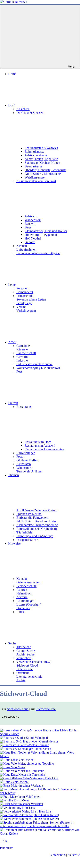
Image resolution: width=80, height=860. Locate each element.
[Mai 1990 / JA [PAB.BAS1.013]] (24, 745)
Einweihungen (25, 453)
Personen (22, 288)
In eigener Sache (27, 539)
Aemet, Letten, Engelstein (41, 159)
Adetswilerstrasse (36, 155)
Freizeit (13, 403)
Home (12, 74)
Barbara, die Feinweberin (32, 517)
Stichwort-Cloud (27, 665)
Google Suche (25, 650)
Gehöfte (30, 242)
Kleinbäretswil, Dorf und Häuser (46, 231)
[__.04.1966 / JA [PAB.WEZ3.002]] (29, 818)
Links (20, 612)
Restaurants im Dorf (38, 442)
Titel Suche (23, 647)
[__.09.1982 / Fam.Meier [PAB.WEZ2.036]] (21, 804)
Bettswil (30, 223)
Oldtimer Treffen (27, 460)
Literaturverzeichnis (29, 676)
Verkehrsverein (26, 310)
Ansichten (23, 109)
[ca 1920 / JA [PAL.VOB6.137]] (24, 737)
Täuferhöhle (24, 532)
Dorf (11, 105)
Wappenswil (33, 220)
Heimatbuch (24, 593)
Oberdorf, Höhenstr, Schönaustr (45, 170)
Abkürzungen (25, 600)
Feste (19, 456)
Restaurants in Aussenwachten (44, 449)
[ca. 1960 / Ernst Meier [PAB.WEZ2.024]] (12, 767)
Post (19, 371)
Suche (12, 643)
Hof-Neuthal (33, 238)
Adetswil (30, 216)
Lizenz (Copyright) (28, 604)
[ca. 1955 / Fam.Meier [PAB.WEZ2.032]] (40, 793)
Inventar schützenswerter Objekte (38, 253)
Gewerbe (22, 356)
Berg (28, 227)
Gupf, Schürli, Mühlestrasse (43, 173)
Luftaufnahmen (26, 249)
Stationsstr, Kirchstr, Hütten (42, 162)
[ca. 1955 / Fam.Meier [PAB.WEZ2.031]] (21, 785)
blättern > (74, 855)
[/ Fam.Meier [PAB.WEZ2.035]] (14, 800)
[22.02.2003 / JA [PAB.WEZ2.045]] (26, 811)
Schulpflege (24, 303)
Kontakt (21, 578)
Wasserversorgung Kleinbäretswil (38, 368)
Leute (12, 284)
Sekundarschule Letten (31, 299)
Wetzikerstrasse (35, 177)
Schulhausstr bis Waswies (41, 148)
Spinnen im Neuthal (29, 514)
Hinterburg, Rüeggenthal (41, 234)
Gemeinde (23, 345)
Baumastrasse (33, 166)
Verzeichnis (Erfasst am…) (33, 661)
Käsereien (22, 349)
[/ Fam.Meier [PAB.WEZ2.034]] (20, 796)
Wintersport (23, 467)
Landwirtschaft (26, 353)
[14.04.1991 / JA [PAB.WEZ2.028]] (29, 778)
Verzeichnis (23, 658)
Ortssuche (22, 673)
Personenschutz (26, 586)
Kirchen (21, 245)
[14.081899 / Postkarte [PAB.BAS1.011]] (40, 734)
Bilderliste (6, 848)
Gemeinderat (24, 292)
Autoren (21, 589)
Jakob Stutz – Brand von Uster (36, 521)
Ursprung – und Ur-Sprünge (34, 536)
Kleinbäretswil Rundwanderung (37, 525)
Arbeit (12, 342)
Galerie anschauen (28, 582)
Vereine (21, 307)
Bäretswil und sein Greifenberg (36, 528)
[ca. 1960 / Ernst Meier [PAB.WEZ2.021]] (27, 763)
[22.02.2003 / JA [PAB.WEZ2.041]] (17, 807)
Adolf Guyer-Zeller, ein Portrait (36, 510)
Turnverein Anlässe (28, 471)
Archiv (20, 680)
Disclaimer (23, 608)
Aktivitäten (23, 464)
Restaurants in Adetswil (40, 445)
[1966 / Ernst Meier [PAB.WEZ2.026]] (22, 774)
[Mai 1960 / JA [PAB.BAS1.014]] (25, 748)
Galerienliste (24, 669)
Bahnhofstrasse (34, 151)
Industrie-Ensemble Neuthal (34, 364)
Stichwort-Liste (46, 709)
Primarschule (24, 295)
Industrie (22, 360)
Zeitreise (21, 597)
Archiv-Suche (25, 654)
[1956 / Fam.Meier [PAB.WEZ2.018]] (16, 760)
